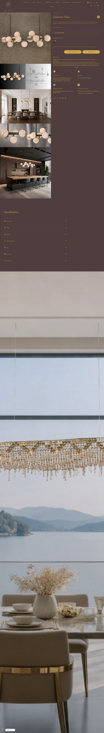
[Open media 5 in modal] (12, 135)
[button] (91, 5)
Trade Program (66, 2)
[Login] (94, 5)
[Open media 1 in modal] (25, 38)
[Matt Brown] (54, 41)
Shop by (39, 2)
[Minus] (54, 52)
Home (34, 2)
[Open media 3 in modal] (38, 76)
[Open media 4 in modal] (25, 106)
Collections (25, 2)
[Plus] (61, 52)
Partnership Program (76, 2)
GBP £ (90, 2)
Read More (76, 67)
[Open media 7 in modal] (25, 172)
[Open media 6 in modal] (38, 135)
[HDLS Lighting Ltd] (8, 4)
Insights (57, 2)
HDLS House (48, 2)
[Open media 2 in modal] (12, 76)
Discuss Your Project (72, 52)
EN (96, 2)
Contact (52, 6)
